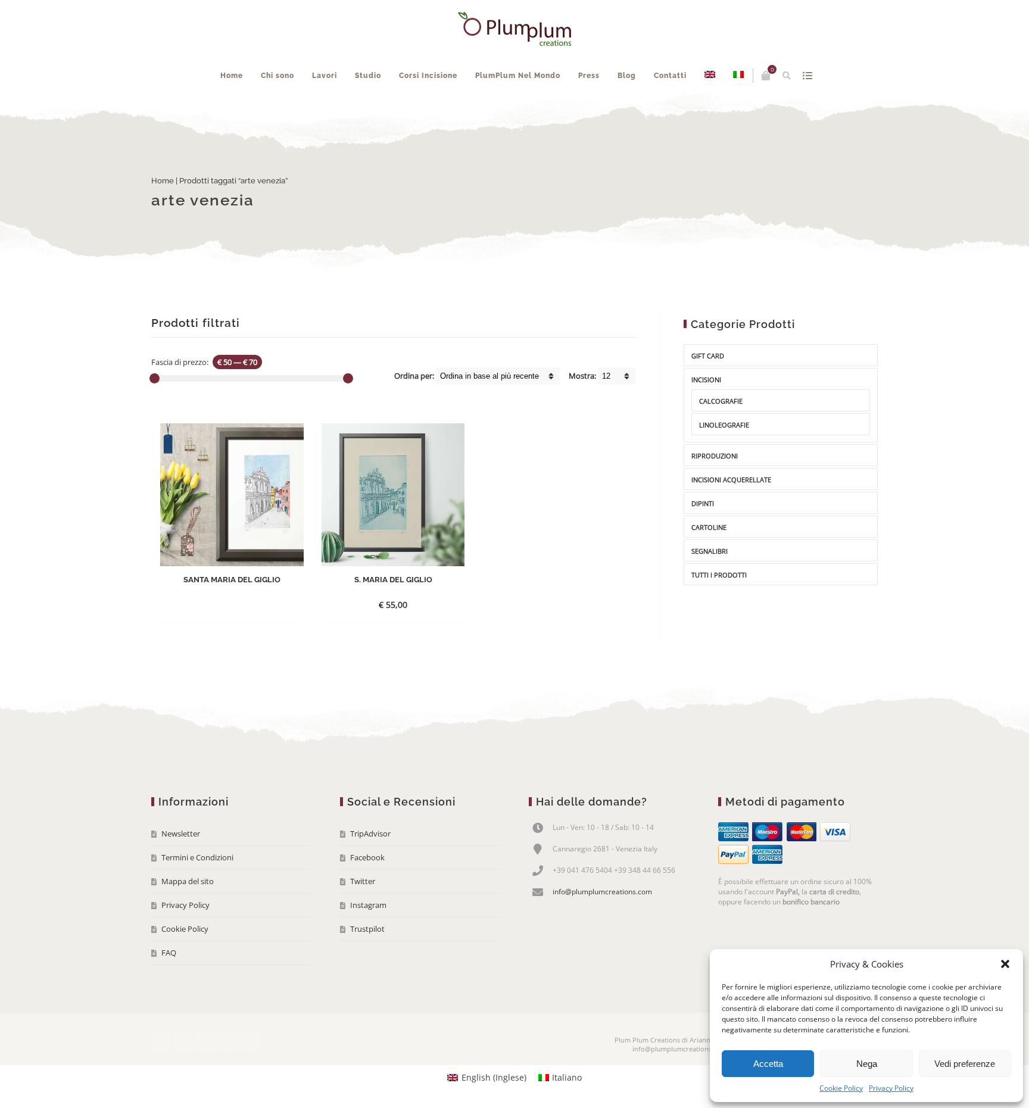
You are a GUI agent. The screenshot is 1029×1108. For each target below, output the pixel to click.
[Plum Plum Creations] (514, 29)
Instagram (368, 905)
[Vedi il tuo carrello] (766, 75)
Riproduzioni (714, 455)
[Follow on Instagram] (227, 1041)
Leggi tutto (221, 604)
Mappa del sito (187, 881)
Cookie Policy (841, 1088)
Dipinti (702, 503)
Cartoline (708, 527)
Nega (866, 1064)
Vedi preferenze (964, 1064)
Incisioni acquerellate (731, 479)
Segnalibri (709, 551)
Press (589, 75)
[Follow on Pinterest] (249, 1041)
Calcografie (721, 401)
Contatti (670, 75)
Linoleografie (724, 424)
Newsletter (180, 833)
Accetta (768, 1064)
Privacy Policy (891, 1088)
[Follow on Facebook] (161, 1041)
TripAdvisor (370, 833)
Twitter (362, 881)
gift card (707, 355)
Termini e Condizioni (197, 857)
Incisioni (706, 379)
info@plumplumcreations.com (602, 892)
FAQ (168, 952)
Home (231, 75)
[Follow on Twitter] (183, 1041)
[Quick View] (259, 604)
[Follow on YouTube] (205, 1041)
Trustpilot (367, 928)
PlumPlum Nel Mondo (517, 75)
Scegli (382, 604)
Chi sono (277, 75)
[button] (1005, 964)
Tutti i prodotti (719, 574)
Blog (627, 75)
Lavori (324, 75)
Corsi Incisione (428, 75)
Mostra (807, 75)
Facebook (367, 857)
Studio (368, 75)
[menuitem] (710, 75)
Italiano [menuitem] (567, 1077)
